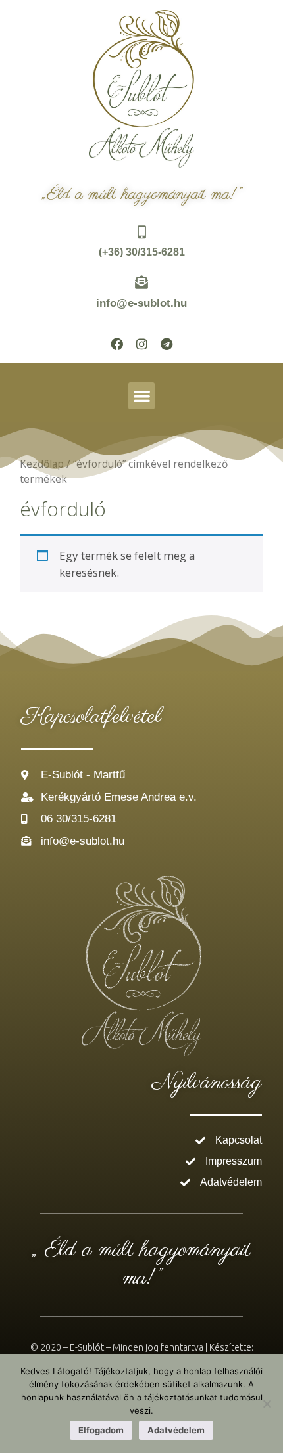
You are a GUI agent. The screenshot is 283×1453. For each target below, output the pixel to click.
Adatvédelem (176, 1430)
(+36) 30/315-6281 (142, 251)
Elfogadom (101, 1430)
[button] (141, 395)
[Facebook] (116, 343)
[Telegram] (166, 343)
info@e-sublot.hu (141, 303)
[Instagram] (141, 343)
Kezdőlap (42, 464)
